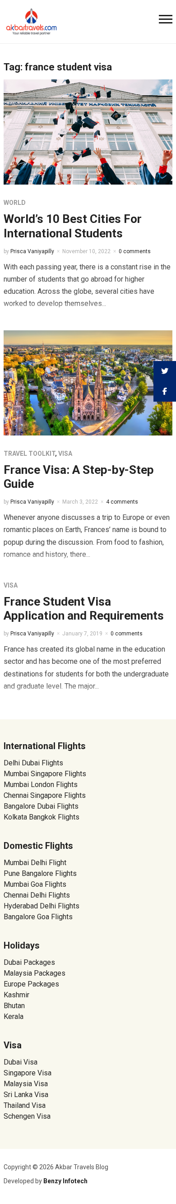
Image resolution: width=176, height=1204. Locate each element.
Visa (65, 453)
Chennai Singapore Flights (45, 795)
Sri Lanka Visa (27, 1094)
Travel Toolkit (29, 453)
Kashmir (16, 995)
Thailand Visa (25, 1105)
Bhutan (14, 1005)
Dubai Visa (20, 1062)
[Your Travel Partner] (31, 21)
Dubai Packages (29, 962)
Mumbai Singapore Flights (45, 773)
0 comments (135, 251)
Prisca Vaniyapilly (32, 251)
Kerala (13, 1016)
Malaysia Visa (26, 1083)
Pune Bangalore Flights (40, 873)
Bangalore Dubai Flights (41, 806)
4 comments (122, 502)
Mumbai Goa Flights (35, 884)
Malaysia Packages (34, 973)
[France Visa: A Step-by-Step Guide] (88, 382)
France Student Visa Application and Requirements (84, 608)
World (15, 202)
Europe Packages (31, 984)
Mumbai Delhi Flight (35, 862)
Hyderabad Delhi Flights (41, 906)
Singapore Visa (27, 1073)
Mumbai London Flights (41, 784)
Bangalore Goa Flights (38, 916)
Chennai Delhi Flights (37, 895)
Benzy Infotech (65, 1181)
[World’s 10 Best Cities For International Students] (88, 131)
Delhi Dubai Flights (33, 763)
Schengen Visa (27, 1116)
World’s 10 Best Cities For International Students (73, 226)
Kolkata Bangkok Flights (41, 817)
